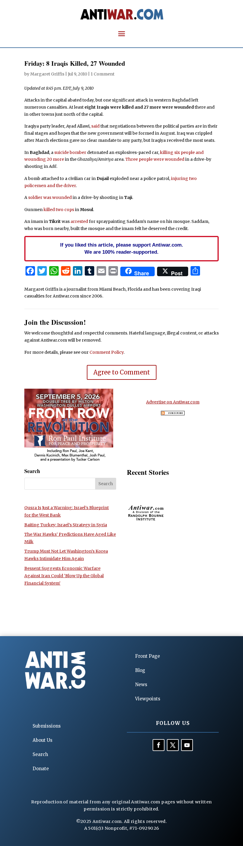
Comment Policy (106, 352)
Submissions (47, 726)
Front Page (147, 656)
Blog (140, 670)
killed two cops (59, 209)
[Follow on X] (173, 745)
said (95, 126)
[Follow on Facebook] (158, 745)
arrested (79, 221)
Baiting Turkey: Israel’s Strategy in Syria (65, 524)
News (141, 684)
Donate (41, 768)
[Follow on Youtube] (187, 745)
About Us (42, 740)
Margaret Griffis (47, 74)
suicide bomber (70, 152)
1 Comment (102, 74)
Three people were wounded (154, 159)
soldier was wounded (50, 197)
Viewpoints (147, 699)
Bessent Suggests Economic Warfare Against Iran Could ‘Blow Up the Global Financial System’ (64, 576)
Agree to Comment (121, 372)
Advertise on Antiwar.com (172, 402)
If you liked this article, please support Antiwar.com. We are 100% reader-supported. (121, 248)
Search (40, 754)
